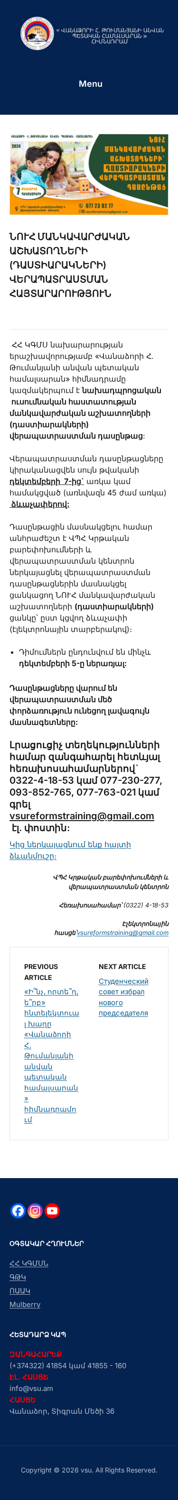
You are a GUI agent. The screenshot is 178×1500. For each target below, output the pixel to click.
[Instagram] (35, 1210)
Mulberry (24, 1304)
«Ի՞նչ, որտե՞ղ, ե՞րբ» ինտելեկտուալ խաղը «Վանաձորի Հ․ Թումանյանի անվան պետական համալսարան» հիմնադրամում (51, 1055)
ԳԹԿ (17, 1276)
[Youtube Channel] (52, 1210)
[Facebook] (18, 1210)
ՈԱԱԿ (19, 1290)
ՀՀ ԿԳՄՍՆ (28, 1263)
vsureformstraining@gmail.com (81, 816)
